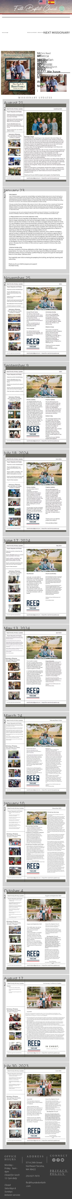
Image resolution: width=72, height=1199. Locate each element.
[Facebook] (58, 1160)
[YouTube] (62, 1160)
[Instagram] (54, 1160)
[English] (42, 2)
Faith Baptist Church (35, 8)
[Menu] (62, 8)
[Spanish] (51, 2)
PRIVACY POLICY (59, 1172)
